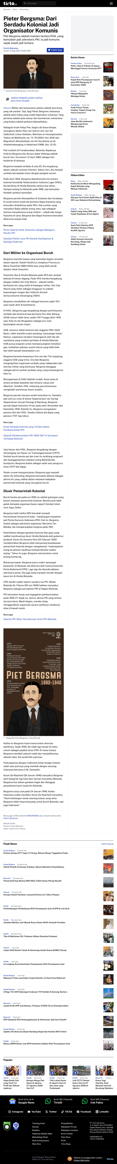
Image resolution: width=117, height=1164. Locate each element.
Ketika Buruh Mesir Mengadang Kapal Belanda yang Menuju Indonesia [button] (85, 186)
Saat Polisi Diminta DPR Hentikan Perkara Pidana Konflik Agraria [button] (82, 228)
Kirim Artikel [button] (67, 1134)
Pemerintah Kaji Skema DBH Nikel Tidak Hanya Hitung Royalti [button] (32, 881)
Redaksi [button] (36, 1130)
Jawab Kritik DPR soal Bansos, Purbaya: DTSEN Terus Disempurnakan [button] (35, 1006)
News (15, 9)
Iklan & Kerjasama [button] (40, 1141)
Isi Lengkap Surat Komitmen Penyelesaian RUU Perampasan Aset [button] (33, 964)
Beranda (6, 9)
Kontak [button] (35, 1127)
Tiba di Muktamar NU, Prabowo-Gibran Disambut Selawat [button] (30, 936)
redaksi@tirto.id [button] (96, 1137)
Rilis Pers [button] (36, 1144)
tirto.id (6, 108)
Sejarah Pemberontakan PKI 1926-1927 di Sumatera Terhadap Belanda (30, 437)
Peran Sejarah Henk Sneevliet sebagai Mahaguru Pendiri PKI (29, 231)
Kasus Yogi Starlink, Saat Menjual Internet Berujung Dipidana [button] (104, 1084)
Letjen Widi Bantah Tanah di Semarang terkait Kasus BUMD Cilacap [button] (34, 950)
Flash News (24, 9)
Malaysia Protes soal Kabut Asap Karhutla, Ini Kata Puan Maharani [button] (34, 978)
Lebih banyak (107, 844)
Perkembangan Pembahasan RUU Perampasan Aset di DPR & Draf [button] (36, 909)
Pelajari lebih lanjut (82, 1160)
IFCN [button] (63, 1141)
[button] (10, 3)
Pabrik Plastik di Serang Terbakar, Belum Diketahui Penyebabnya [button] (33, 867)
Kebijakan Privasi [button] (69, 1127)
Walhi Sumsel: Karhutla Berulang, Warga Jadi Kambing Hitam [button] (82, 242)
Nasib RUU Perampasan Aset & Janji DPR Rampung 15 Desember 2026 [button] (85, 82)
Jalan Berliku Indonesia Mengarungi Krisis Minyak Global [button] (81, 124)
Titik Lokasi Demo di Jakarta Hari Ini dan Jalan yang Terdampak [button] (58, 1084)
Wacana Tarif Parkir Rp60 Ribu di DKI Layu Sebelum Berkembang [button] (86, 198)
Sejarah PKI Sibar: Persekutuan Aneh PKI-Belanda (29, 619)
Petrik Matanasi (10, 48)
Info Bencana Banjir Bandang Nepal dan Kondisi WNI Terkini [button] (34, 1032)
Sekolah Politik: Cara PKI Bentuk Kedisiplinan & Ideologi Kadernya (28, 240)
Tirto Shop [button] (66, 1144)
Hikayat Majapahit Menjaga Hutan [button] (79, 95)
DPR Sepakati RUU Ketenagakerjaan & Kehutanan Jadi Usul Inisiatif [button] (34, 1020)
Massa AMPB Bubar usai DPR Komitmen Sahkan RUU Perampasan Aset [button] (36, 1044)
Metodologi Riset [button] (40, 1137)
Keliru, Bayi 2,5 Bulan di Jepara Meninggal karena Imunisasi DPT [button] (86, 67)
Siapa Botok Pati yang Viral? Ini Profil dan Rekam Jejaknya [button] (11, 1084)
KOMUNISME (32, 816)
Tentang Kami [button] (38, 1123)
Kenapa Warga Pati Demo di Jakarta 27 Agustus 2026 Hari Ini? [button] (35, 1084)
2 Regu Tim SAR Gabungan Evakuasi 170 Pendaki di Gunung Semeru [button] (35, 992)
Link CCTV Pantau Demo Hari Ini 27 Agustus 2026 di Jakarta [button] (80, 1084)
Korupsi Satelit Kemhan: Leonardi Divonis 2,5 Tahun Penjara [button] (31, 895)
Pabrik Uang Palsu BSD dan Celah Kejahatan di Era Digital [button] (85, 212)
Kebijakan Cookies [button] (69, 1130)
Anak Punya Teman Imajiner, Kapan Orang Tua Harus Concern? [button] (83, 110)
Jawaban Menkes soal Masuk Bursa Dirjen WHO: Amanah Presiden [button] (34, 922)
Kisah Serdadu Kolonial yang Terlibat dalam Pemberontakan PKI (26, 428)
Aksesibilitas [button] (67, 1123)
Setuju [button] (110, 1159)
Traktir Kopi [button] (56, 50)
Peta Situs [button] (65, 1137)
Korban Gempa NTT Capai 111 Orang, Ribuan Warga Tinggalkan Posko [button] (35, 853)
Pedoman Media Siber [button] (42, 1134)
